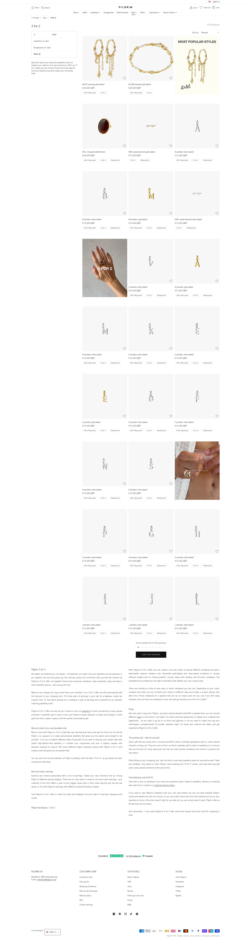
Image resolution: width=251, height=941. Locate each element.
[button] (35, 7)
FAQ (81, 900)
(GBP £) (216, 2)
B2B (129, 905)
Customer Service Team (164, 785)
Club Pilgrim (181, 877)
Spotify (178, 895)
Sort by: (195, 32)
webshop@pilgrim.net (46, 879)
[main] (125, 434)
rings (139, 717)
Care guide (84, 882)
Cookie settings (86, 905)
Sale (133, 13)
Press (130, 900)
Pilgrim (169, 936)
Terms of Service (195, 936)
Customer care (86, 877)
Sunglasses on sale (42, 47)
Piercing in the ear (135, 895)
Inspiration (153, 13)
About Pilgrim (170, 13)
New (75, 13)
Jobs (129, 886)
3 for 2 (37, 54)
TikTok (178, 891)
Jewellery (94, 13)
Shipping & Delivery (87, 886)
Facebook (180, 882)
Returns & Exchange (88, 891)
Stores (130, 891)
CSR (129, 882)
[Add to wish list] (124, 78)
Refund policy (85, 895)
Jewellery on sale (41, 41)
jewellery (86, 711)
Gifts (142, 13)
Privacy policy (206, 936)
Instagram (180, 886)
